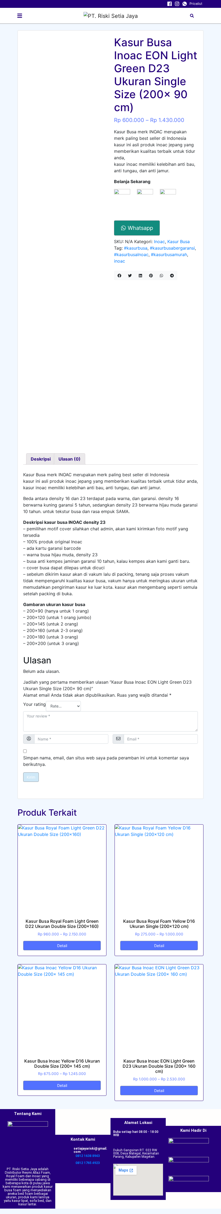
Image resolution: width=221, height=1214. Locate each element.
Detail (62, 945)
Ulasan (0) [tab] (69, 459)
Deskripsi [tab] (41, 459)
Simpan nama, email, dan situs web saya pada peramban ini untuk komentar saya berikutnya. (106, 761)
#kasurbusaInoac (131, 254)
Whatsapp (139, 228)
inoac (119, 261)
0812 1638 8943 (87, 1156)
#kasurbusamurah (169, 254)
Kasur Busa (178, 241)
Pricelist (195, 4)
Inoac (159, 241)
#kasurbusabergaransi (172, 248)
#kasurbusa (135, 248)
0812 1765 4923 (87, 1163)
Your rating (34, 704)
